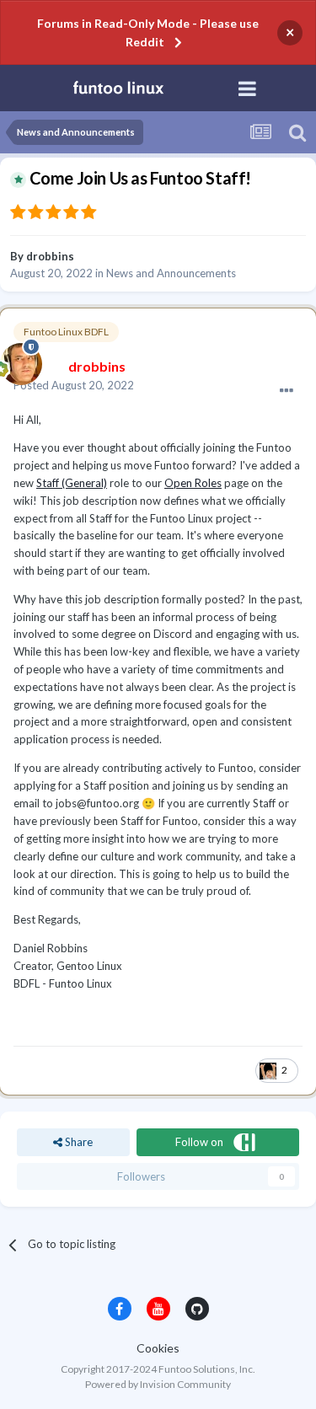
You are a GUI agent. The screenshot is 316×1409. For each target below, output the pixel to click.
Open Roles (193, 483)
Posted (73, 385)
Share (77, 1142)
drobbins (50, 256)
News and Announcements (171, 273)
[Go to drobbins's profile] (17, 360)
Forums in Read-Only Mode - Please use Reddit (148, 32)
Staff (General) (71, 483)
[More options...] (286, 391)
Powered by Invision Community (158, 1384)
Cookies (158, 1348)
